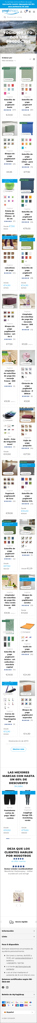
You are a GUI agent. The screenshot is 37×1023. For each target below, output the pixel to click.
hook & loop (27, 552)
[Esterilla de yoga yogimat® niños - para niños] (27, 128)
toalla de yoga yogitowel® (27, 649)
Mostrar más (18, 749)
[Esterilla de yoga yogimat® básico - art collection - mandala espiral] (9, 626)
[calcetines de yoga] (9, 242)
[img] (18, 858)
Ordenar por (7, 58)
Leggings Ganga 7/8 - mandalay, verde (27, 816)
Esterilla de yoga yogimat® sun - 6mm (27, 215)
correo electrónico (23, 958)
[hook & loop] (27, 527)
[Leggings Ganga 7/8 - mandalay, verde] (27, 797)
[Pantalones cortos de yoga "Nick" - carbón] (9, 797)
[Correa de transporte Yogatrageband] (9, 688)
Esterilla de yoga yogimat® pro (27, 103)
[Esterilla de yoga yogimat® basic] (9, 74)
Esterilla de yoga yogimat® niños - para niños (27, 159)
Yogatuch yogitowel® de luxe (9, 496)
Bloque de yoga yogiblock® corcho (27, 599)
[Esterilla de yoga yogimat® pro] (27, 74)
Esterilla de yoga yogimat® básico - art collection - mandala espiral (9, 659)
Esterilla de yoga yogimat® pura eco (9, 552)
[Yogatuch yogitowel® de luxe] (9, 467)
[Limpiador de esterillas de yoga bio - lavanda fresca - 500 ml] (27, 301)
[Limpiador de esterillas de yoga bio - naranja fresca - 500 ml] (9, 357)
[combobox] (18, 17)
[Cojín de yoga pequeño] (27, 415)
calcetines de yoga (10, 269)
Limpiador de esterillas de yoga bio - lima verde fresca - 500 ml (10, 601)
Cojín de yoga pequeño (27, 443)
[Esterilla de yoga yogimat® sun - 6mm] (27, 185)
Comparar (9, 79)
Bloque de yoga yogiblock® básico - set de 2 (9, 331)
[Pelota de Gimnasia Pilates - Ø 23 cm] (9, 185)
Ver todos (18, 786)
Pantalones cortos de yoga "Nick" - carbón (9, 814)
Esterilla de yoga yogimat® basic (9, 103)
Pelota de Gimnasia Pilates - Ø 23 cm (10, 215)
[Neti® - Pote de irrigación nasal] (9, 415)
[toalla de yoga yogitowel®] (27, 626)
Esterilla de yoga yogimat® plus (27, 271)
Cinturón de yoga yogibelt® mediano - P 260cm (27, 388)
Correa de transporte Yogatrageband (10, 718)
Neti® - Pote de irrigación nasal (10, 441)
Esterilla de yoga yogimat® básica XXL (27, 497)
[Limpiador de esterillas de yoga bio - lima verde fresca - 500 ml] (9, 582)
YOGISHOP (11, 1018)
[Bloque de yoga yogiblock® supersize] (27, 688)
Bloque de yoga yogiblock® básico (9, 157)
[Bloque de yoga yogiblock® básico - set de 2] (9, 301)
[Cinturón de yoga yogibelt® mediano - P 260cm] (27, 357)
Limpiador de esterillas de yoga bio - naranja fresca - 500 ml (10, 377)
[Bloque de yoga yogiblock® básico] (9, 128)
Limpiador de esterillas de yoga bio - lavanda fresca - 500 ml (27, 320)
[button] (30, 12)
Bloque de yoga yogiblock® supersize (27, 714)
